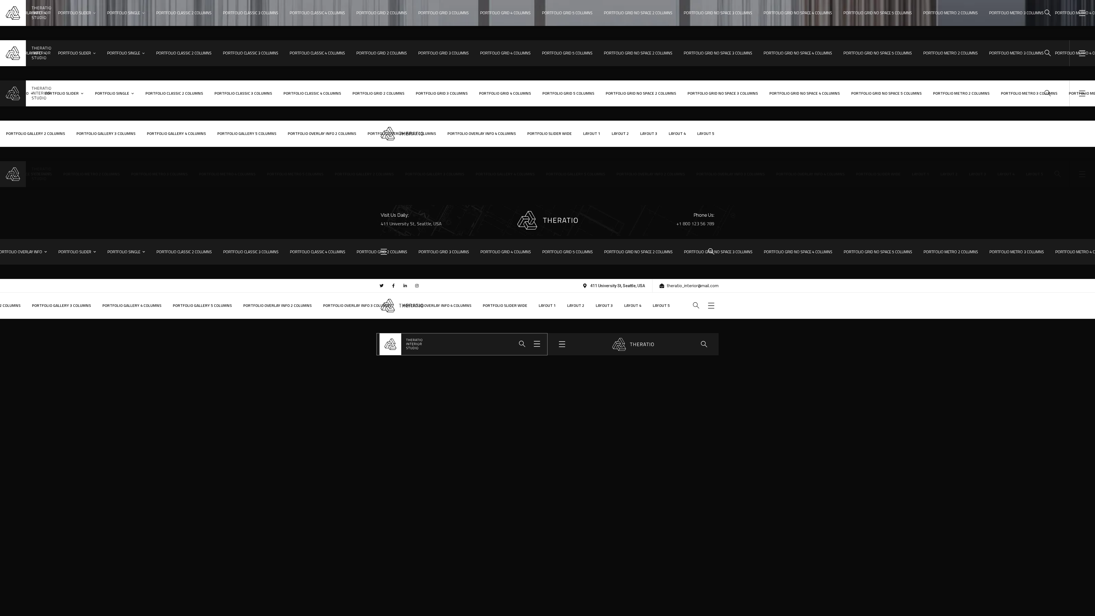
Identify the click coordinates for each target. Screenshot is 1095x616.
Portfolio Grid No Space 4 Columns (798, 13)
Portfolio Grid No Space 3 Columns (718, 13)
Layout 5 (705, 133)
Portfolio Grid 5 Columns (567, 13)
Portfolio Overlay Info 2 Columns (322, 133)
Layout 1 (591, 133)
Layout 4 (677, 133)
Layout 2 (620, 133)
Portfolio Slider (74, 13)
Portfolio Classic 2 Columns (184, 13)
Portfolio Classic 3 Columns (250, 13)
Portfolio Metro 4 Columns (227, 174)
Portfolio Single (123, 13)
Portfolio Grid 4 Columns (505, 13)
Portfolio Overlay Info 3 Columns (402, 133)
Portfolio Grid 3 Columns (443, 13)
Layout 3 (648, 133)
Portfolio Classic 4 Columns (317, 13)
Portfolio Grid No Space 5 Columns (878, 252)
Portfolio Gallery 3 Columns (105, 133)
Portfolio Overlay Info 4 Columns (481, 133)
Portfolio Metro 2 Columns (91, 174)
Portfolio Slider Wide (549, 133)
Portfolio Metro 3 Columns (159, 174)
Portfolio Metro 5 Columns (295, 174)
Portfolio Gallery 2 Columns (35, 133)
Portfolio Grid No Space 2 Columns (638, 13)
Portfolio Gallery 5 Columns (246, 133)
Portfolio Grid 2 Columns (381, 13)
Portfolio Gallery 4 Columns (176, 133)
